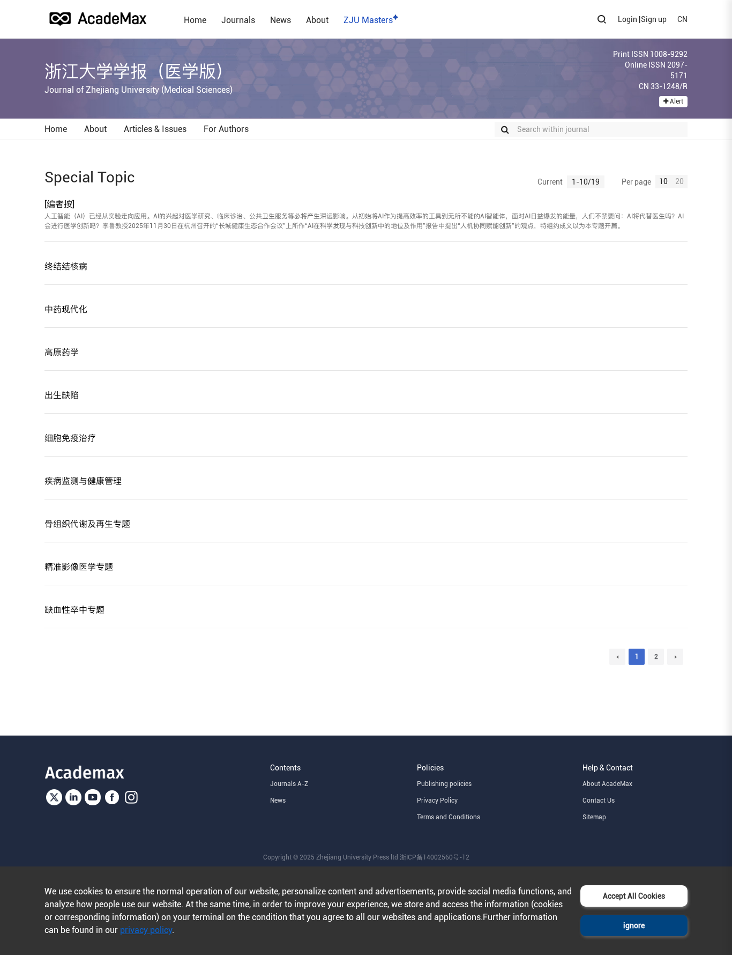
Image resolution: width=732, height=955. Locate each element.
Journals (238, 20)
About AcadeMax (607, 784)
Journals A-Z (289, 784)
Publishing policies (444, 784)
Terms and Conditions (448, 817)
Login (627, 19)
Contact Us (598, 800)
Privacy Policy (437, 800)
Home (195, 20)
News (280, 20)
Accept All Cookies (634, 896)
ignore (634, 925)
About (317, 20)
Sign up (654, 19)
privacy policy (146, 930)
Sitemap (594, 817)
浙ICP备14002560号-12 (434, 857)
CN (682, 19)
